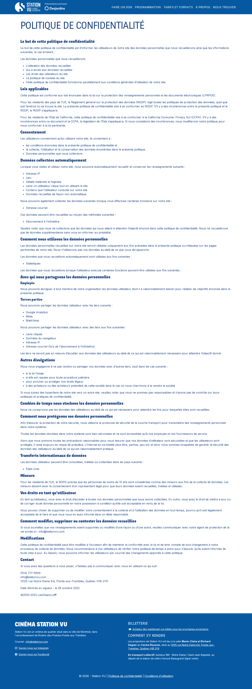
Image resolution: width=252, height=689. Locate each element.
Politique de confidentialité (125, 676)
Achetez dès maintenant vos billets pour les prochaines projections (170, 629)
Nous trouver (224, 7)
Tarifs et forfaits (178, 7)
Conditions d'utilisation (159, 676)
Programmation (148, 7)
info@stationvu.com (37, 641)
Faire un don (122, 7)
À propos (203, 7)
